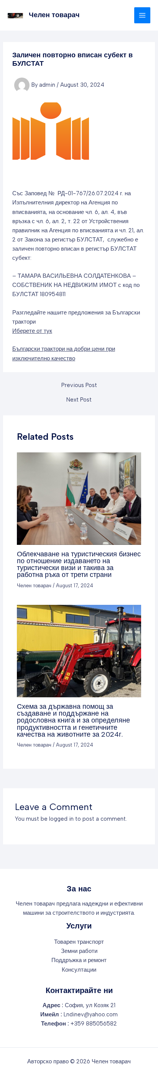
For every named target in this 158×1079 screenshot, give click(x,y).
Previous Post (79, 385)
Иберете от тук (32, 330)
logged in (61, 818)
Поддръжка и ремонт (79, 960)
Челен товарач (54, 15)
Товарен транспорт (79, 941)
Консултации (79, 969)
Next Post (79, 400)
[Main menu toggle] (142, 15)
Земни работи (79, 951)
